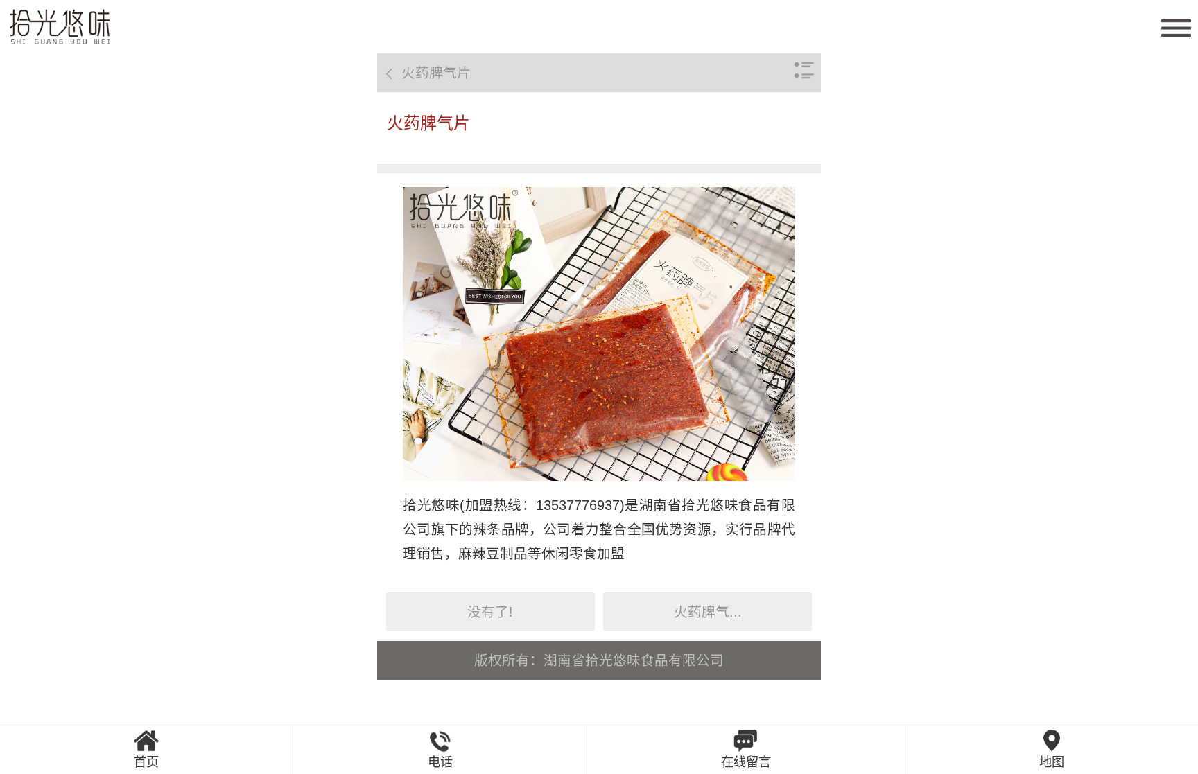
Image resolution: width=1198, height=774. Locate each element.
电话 (440, 762)
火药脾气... (708, 611)
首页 (146, 762)
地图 (1051, 762)
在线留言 (746, 762)
